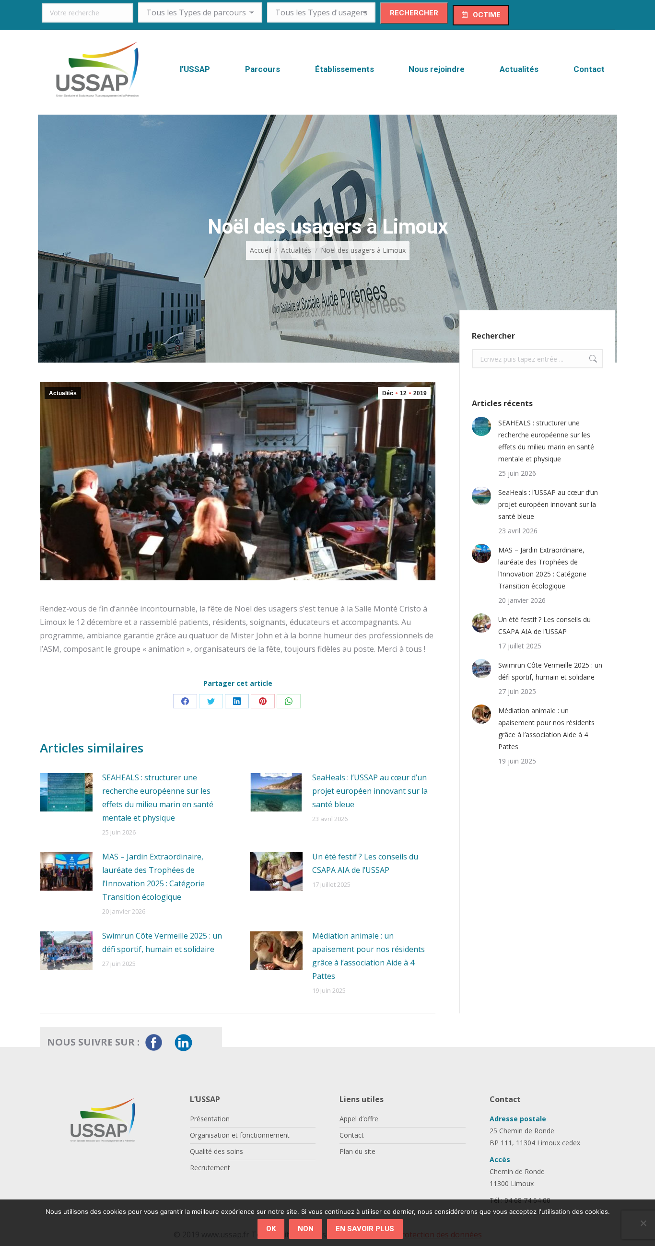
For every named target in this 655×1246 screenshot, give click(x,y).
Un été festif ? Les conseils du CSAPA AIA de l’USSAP (365, 863)
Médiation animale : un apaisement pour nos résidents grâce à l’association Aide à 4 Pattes (368, 955)
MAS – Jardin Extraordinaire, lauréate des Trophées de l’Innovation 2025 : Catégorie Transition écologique (153, 876)
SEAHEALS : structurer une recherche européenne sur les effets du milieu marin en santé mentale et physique (157, 797)
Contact (351, 1135)
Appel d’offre (358, 1118)
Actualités (63, 393)
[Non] (643, 1223)
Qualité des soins (216, 1151)
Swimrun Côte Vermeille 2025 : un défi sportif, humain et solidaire (162, 942)
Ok (271, 1228)
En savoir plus (365, 1228)
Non (306, 1228)
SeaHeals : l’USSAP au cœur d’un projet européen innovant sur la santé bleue (370, 791)
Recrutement (210, 1167)
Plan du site (357, 1151)
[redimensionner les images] (66, 792)
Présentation (210, 1118)
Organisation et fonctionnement (240, 1135)
